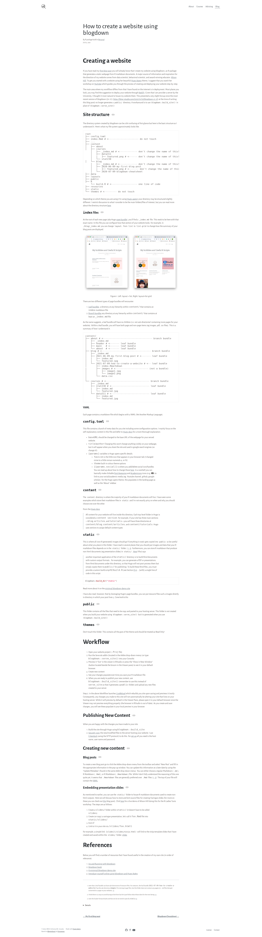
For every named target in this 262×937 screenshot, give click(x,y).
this (104, 801)
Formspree (61, 931)
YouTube (97, 84)
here (109, 205)
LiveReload (120, 693)
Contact (216, 930)
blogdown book (95, 867)
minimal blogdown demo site (117, 588)
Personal (101, 40)
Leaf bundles (93, 307)
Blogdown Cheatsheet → (168, 916)
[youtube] (133, 930)
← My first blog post (91, 916)
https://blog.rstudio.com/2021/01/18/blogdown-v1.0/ (135, 99)
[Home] (71, 6)
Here (135, 552)
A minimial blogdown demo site (102, 870)
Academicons (136, 473)
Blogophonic (51, 931)
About (191, 6)
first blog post (105, 71)
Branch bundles (94, 313)
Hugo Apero (136, 81)
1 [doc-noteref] (150, 321)
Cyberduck (92, 736)
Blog (217, 6)
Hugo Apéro (77, 929)
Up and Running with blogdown (101, 864)
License (209, 930)
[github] (126, 930)
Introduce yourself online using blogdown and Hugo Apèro (113, 874)
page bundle (121, 220)
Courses (199, 6)
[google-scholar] (129, 930)
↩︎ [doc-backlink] (113, 890)
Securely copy (94, 733)
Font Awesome (120, 473)
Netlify (141, 93)
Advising (209, 6)
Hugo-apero (132, 199)
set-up (133, 736)
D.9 (135, 570)
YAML (95, 781)
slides (124, 835)
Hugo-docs (127, 432)
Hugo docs (95, 509)
